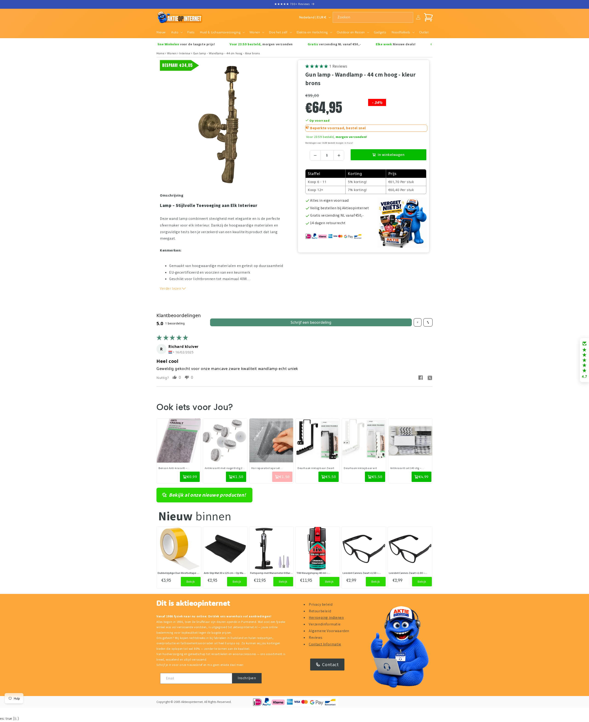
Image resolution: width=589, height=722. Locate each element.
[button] (176, 32)
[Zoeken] (408, 17)
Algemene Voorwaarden (329, 630)
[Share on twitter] (430, 377)
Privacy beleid (320, 604)
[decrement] (315, 155)
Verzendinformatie (325, 624)
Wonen (171, 53)
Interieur (184, 53)
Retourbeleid (320, 611)
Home (160, 53)
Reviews (315, 637)
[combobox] (373, 17)
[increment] (339, 155)
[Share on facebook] (420, 378)
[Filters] (418, 322)
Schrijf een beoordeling (311, 322)
